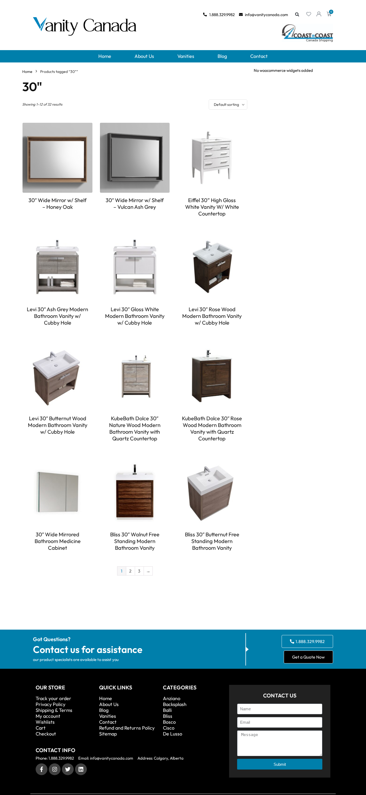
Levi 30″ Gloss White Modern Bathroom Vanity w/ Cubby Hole (135, 316)
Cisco (168, 728)
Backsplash (174, 704)
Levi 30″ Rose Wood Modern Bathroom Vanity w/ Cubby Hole (212, 316)
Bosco (169, 722)
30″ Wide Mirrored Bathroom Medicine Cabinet (58, 541)
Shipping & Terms (54, 710)
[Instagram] (55, 769)
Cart (41, 728)
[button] (297, 14)
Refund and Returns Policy (127, 728)
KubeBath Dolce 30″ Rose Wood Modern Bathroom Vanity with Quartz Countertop (212, 428)
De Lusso (172, 734)
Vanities (185, 56)
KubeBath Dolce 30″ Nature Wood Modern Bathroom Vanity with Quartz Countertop (134, 428)
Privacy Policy (50, 704)
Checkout (46, 734)
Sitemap (108, 734)
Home (104, 56)
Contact (259, 56)
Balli (167, 710)
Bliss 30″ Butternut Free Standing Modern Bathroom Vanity (212, 541)
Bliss (167, 716)
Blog (222, 56)
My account (48, 716)
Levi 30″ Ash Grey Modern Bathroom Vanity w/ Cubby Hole (57, 316)
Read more (57, 216)
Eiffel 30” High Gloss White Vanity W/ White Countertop (212, 207)
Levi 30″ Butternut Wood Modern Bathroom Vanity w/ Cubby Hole (57, 425)
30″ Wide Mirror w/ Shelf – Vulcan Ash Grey (135, 203)
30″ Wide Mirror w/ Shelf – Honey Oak (57, 203)
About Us (144, 56)
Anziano (171, 698)
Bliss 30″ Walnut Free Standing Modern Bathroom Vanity (134, 541)
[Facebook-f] (41, 769)
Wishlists (45, 722)
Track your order (53, 698)
